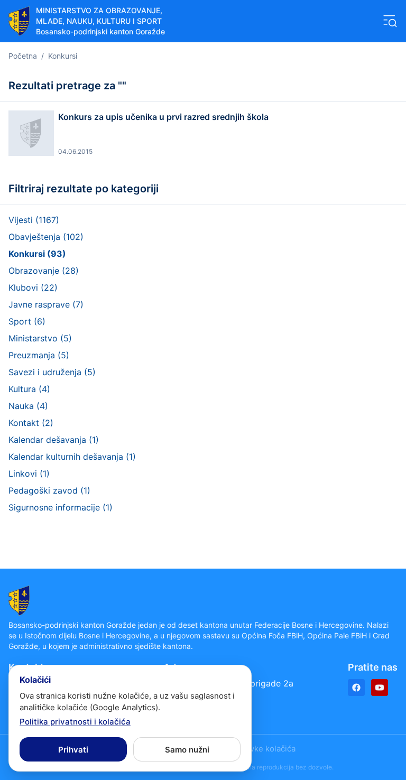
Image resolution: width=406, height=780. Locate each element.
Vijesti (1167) (33, 220)
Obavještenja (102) (46, 236)
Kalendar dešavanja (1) (53, 439)
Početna (22, 55)
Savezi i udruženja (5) (52, 372)
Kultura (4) (29, 389)
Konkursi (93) (37, 253)
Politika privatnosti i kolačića (75, 722)
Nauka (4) (28, 406)
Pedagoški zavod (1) (49, 490)
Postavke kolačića (262, 749)
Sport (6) (26, 321)
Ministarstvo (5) (40, 338)
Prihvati (73, 750)
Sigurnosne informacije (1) (60, 507)
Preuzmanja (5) (38, 355)
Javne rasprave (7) (46, 304)
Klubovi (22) (33, 287)
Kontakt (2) (30, 422)
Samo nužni (187, 750)
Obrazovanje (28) (43, 270)
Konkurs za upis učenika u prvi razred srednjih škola (163, 117)
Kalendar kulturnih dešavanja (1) (72, 456)
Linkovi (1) (29, 473)
